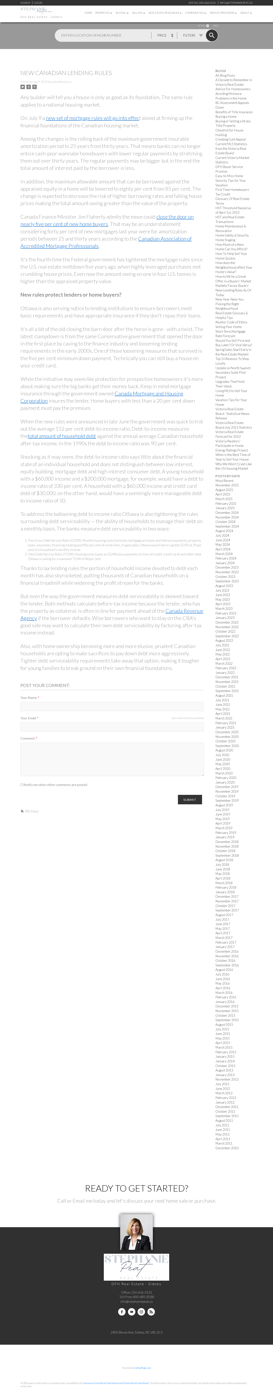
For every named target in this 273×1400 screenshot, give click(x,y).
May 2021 (222, 709)
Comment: (28, 738)
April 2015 (222, 1043)
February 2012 (225, 1098)
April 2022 (222, 659)
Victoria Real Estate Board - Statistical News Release (232, 413)
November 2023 (227, 572)
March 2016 (224, 993)
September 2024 (227, 526)
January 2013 (225, 1075)
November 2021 (227, 682)
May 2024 (222, 544)
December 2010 (226, 1148)
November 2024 (227, 517)
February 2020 (225, 778)
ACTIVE (201, 25)
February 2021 (225, 723)
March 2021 (224, 718)
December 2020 (226, 732)
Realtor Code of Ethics (231, 322)
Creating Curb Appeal (230, 139)
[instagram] (141, 1312)
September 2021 (227, 691)
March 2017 (224, 938)
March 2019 (224, 828)
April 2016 (222, 988)
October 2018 (225, 851)
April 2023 (222, 604)
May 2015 (222, 1038)
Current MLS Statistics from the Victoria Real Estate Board (231, 148)
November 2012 (227, 1079)
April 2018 (222, 878)
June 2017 (222, 924)
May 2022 (222, 654)
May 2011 (222, 1134)
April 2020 (222, 769)
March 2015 (224, 1047)
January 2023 (225, 618)
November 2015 (227, 1011)
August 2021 (224, 695)
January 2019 (225, 837)
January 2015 (225, 1056)
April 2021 (222, 714)
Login (38, 2)
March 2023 (224, 609)
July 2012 (222, 1084)
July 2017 (222, 919)
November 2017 (227, 901)
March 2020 (224, 773)
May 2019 (222, 819)
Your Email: (28, 718)
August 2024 (224, 531)
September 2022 (227, 636)
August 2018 (224, 860)
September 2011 (227, 1116)
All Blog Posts (225, 75)
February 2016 (225, 997)
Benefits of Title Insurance (234, 112)
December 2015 (226, 1006)
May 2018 (222, 874)
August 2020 (224, 750)
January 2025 (225, 508)
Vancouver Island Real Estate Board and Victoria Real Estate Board (116, 1383)
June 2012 (222, 1089)
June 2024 (222, 540)
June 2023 (222, 595)
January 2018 (225, 892)
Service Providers (222, 12)
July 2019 (222, 810)
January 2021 (225, 727)
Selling (137, 12)
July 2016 (222, 974)
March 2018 (224, 883)
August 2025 (224, 490)
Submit (189, 799)
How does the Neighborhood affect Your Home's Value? (233, 267)
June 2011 (222, 1130)
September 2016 (227, 965)
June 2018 (222, 869)
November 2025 (227, 485)
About (244, 12)
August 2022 (224, 640)
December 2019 (226, 787)
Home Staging (225, 240)
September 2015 (227, 1020)
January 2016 (225, 1002)
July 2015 (222, 1029)
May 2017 (222, 929)
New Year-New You (229, 299)
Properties (102, 12)
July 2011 (222, 1125)
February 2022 (225, 668)
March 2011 (224, 1143)
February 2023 (225, 613)
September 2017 (227, 910)
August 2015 (224, 1025)
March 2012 (224, 1093)
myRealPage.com (142, 1367)
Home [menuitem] (88, 12)
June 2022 (222, 650)
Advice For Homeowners (233, 89)
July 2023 (222, 590)
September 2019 (227, 800)
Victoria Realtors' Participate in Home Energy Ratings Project (231, 445)
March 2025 (224, 499)
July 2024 (222, 535)
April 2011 (222, 1139)
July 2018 (222, 865)
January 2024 (225, 563)
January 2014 (225, 1061)
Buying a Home (226, 116)
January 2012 (225, 1102)
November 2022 (227, 627)
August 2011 (224, 1120)
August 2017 (224, 915)
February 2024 (225, 558)
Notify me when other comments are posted (55, 785)
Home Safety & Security (232, 235)
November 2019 (227, 791)
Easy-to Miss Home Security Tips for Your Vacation (230, 180)
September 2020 (227, 746)
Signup (25, 2)
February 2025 (225, 503)
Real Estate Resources (164, 12)
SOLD (215, 25)
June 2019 (222, 814)
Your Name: (29, 698)
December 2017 (226, 896)
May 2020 (222, 764)
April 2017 (222, 933)
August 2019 (224, 805)
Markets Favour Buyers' (232, 286)
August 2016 (224, 970)
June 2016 (222, 979)
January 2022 (225, 673)
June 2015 (222, 1034)
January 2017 (225, 947)
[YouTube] (131, 1312)
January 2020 (225, 782)
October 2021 (225, 686)
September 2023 (227, 581)
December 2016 (226, 951)
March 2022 (224, 663)
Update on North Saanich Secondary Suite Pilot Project (233, 372)
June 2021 (222, 704)
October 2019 (225, 796)
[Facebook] (122, 1312)
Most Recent (224, 481)
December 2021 (226, 677)
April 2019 (222, 823)
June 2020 (222, 759)
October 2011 (225, 1111)
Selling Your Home (228, 327)
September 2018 (227, 855)
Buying (121, 12)
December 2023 (226, 567)
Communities (194, 12)
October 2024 (225, 522)
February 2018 (225, 887)
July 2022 (222, 645)
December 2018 (226, 842)
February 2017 (225, 942)
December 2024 (226, 513)
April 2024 (222, 549)
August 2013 (224, 1070)
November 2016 (227, 956)
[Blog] (151, 1312)
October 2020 (225, 741)
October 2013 (225, 1066)
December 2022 (226, 622)
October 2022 (225, 631)
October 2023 (225, 577)
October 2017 (225, 906)
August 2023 (224, 586)
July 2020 (222, 755)
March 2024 (224, 554)
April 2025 (222, 494)
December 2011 (226, 1107)
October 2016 (225, 960)
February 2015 (225, 1052)
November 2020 (227, 737)
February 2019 (225, 833)
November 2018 (227, 846)
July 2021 (222, 700)
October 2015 (225, 1015)
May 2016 (222, 983)
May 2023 (222, 599)
